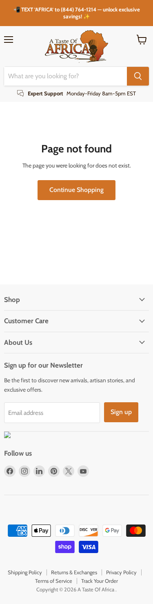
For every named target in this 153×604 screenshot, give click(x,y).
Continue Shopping (76, 190)
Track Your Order (99, 581)
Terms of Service (53, 581)
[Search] (138, 76)
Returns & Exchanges (74, 572)
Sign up (121, 412)
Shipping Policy (25, 572)
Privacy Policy (121, 572)
